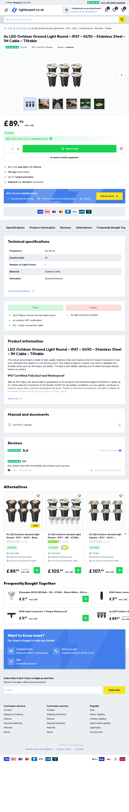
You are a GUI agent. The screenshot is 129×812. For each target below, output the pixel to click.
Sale (92, 710)
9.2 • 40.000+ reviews (113, 2)
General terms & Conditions (39, 749)
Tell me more (107, 196)
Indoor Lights (22, 28)
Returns (8, 718)
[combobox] (61, 19)
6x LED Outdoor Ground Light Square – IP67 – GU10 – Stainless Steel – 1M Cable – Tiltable (105, 536)
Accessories (96, 732)
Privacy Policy (64, 749)
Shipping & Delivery (13, 714)
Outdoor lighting (98, 718)
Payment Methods (13, 723)
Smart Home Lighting (100, 723)
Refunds (8, 727)
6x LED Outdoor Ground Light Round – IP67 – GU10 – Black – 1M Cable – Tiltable (23, 536)
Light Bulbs (95, 727)
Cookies (79, 749)
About (7, 732)
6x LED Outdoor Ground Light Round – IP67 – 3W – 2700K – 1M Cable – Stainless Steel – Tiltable (64, 536)
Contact (8, 710)
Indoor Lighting (97, 714)
